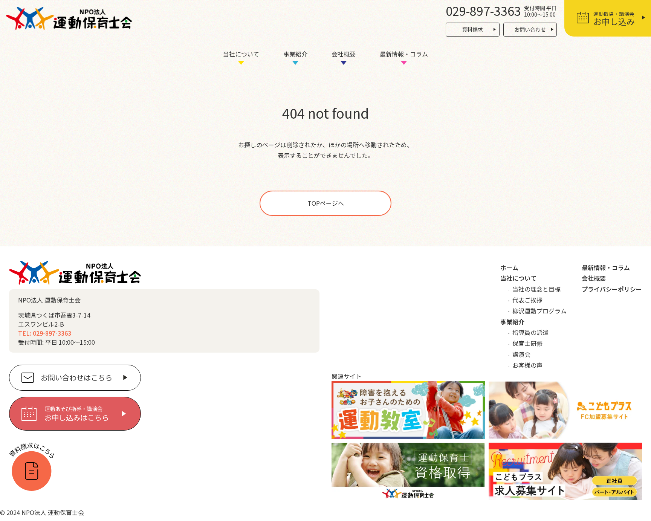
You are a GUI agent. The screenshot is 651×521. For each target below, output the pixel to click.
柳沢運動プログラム (539, 310)
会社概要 (344, 53)
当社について (241, 53)
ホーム (509, 267)
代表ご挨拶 (527, 299)
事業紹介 (295, 53)
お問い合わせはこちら (76, 377)
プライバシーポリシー (612, 288)
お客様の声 (527, 365)
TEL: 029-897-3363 (44, 333)
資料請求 (472, 29)
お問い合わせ (530, 29)
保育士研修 (527, 343)
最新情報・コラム (404, 53)
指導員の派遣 (530, 332)
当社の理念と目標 (536, 288)
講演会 (521, 354)
